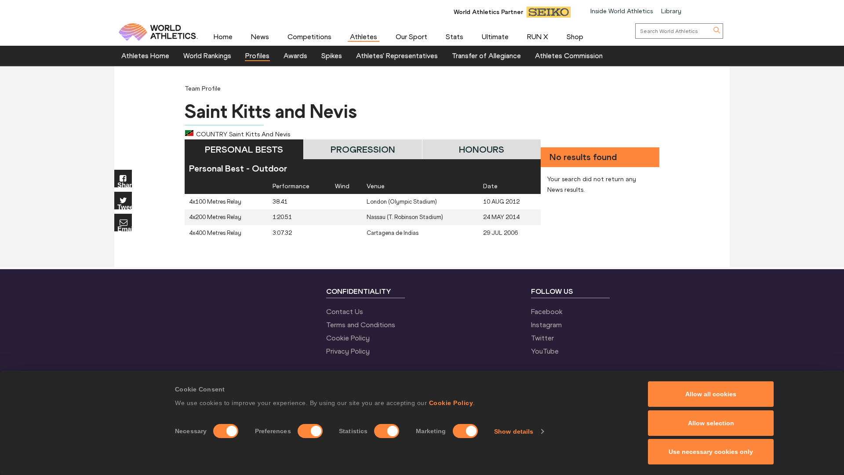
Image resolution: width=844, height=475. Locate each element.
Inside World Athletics (621, 11)
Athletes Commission (569, 55)
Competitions (309, 36)
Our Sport (411, 36)
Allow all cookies (710, 394)
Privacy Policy (348, 351)
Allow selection (711, 423)
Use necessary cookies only (711, 451)
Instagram (546, 324)
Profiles (257, 55)
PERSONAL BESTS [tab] (244, 149)
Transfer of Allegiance (486, 55)
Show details (513, 431)
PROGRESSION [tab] (363, 149)
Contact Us (344, 311)
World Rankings (207, 55)
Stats (454, 36)
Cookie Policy (451, 402)
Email (124, 228)
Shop (575, 36)
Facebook (547, 311)
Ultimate (495, 36)
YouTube (545, 351)
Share (124, 184)
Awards (295, 55)
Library (671, 11)
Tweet (124, 206)
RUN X (537, 36)
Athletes (363, 36)
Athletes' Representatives (397, 55)
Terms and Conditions (360, 324)
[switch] (310, 431)
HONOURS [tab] (481, 149)
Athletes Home (145, 55)
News (260, 36)
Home (223, 36)
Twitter (542, 337)
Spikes (331, 55)
